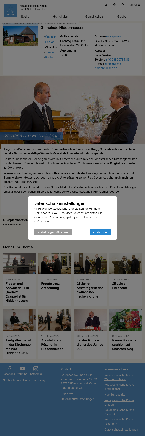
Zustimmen (101, 232)
